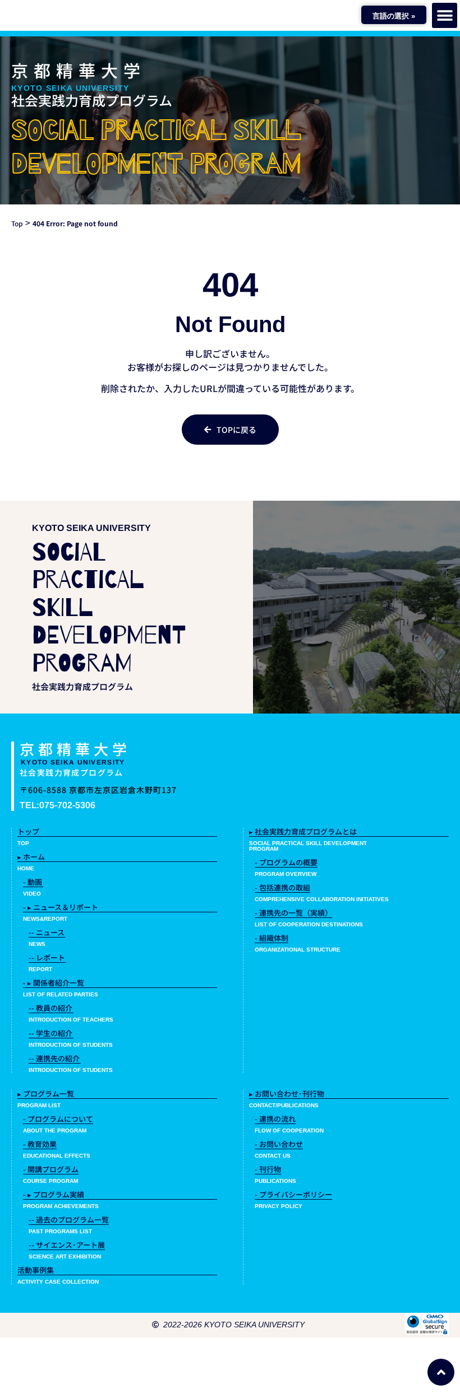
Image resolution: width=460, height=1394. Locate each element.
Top (17, 223)
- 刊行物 (268, 1169)
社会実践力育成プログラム (91, 100)
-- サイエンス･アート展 (67, 1244)
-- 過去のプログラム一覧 (69, 1219)
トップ (28, 831)
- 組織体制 (271, 938)
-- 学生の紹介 (50, 1033)
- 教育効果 (40, 1144)
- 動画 (32, 882)
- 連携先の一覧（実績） (293, 912)
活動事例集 (35, 1270)
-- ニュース (47, 932)
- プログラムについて (58, 1118)
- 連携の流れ (275, 1118)
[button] (444, 15)
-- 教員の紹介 (50, 1008)
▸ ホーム (31, 856)
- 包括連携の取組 (282, 887)
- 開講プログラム (51, 1169)
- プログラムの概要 (286, 862)
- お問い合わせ (279, 1144)
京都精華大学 (78, 70)
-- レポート (47, 957)
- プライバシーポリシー (293, 1194)
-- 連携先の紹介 (54, 1058)
